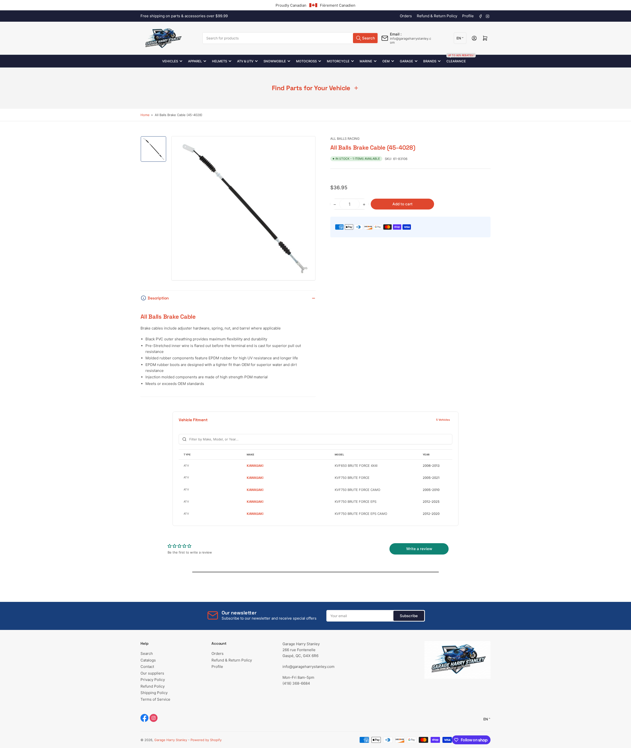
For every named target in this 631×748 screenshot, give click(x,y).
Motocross (306, 61)
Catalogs (148, 660)
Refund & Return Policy (437, 16)
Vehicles (170, 61)
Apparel (195, 61)
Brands (429, 61)
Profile (468, 16)
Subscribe (409, 615)
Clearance (456, 59)
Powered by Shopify (206, 740)
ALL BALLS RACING (345, 138)
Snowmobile (274, 61)
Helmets (219, 61)
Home (145, 115)
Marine (366, 61)
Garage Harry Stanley (170, 740)
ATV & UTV (245, 61)
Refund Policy (152, 686)
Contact (147, 666)
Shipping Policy (154, 692)
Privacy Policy (152, 679)
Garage (406, 61)
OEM (386, 61)
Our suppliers (152, 673)
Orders (406, 16)
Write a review (419, 548)
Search (146, 653)
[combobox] (290, 38)
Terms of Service (155, 699)
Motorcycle (338, 61)
